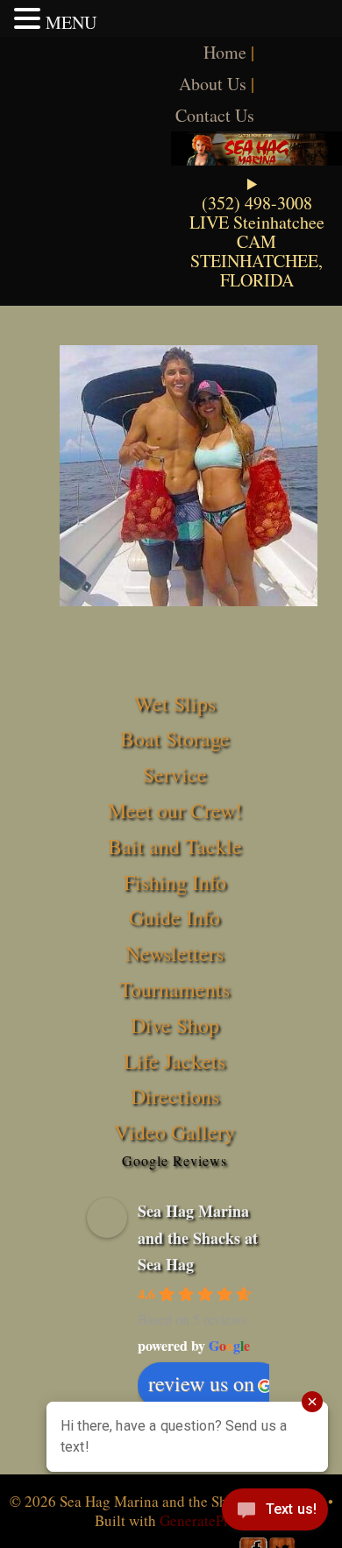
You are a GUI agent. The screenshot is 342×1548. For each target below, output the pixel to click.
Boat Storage (175, 739)
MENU (71, 22)
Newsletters (174, 953)
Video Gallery (174, 1132)
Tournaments (174, 989)
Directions (175, 1096)
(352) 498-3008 (257, 203)
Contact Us (214, 115)
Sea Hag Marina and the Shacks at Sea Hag (198, 1237)
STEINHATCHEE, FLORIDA (256, 270)
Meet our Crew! (175, 810)
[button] (30, 18)
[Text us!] (275, 1513)
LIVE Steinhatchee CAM (256, 231)
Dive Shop (175, 1025)
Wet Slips (175, 703)
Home (224, 52)
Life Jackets (174, 1061)
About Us (212, 83)
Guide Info (174, 917)
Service (175, 774)
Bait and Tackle (175, 846)
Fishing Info (175, 882)
